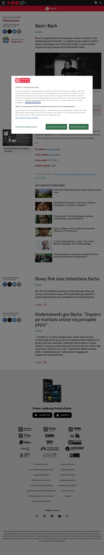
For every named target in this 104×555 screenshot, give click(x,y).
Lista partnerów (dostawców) (26, 118)
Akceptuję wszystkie (78, 127)
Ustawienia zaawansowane (26, 127)
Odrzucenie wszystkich (56, 127)
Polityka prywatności (33, 103)
